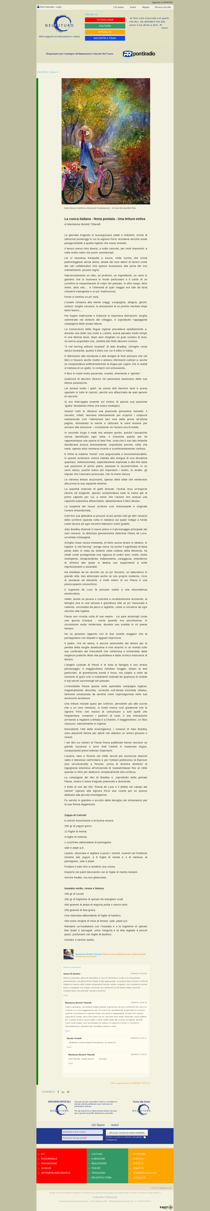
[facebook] (58, 1092)
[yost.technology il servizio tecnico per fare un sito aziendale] (166, 1209)
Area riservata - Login (51, 7)
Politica (138, 1159)
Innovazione (49, 1163)
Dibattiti (138, 1168)
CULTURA (41, 72)
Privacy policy (111, 1197)
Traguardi (98, 1173)
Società (138, 1163)
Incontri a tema (102, 1177)
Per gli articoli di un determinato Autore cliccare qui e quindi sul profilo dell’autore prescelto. (95, 1112)
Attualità (139, 1177)
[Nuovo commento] (72, 967)
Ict (43, 1154)
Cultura (53, 72)
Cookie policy (98, 1197)
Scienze (46, 1168)
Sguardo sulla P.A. (145, 1173)
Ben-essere (99, 1163)
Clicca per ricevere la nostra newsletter (126, 1133)
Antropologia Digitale (55, 1173)
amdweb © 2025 (165, 1188)
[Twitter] (68, 1092)
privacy (139, 1137)
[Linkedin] (63, 1092)
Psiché (96, 1168)
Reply (65, 995)
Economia (139, 1154)
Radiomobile (49, 1159)
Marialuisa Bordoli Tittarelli (89, 954)
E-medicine (98, 1159)
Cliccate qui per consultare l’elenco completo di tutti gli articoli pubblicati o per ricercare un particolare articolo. (95, 1104)
